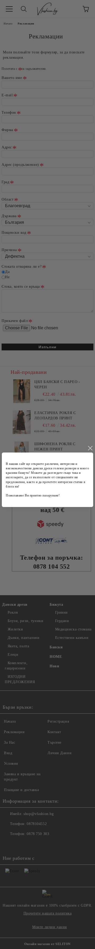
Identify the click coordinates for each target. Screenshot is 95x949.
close (90, 448)
